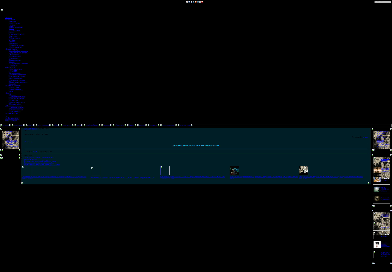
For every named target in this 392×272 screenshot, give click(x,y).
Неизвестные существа (17, 76)
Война (11, 29)
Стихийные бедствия (16, 34)
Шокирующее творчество (18, 82)
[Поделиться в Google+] (202, 2)
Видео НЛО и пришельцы (18, 51)
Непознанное (14, 58)
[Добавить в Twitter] (193, 2)
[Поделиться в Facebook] (191, 2)
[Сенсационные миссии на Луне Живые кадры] (165, 175)
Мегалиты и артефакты (17, 75)
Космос (11, 32)
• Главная (8, 18)
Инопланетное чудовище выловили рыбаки (39, 163)
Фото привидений (15, 78)
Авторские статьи (15, 47)
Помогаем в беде (15, 104)
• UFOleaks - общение (12, 86)
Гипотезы (12, 42)
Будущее (12, 40)
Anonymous (13, 65)
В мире (11, 62)
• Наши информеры (12, 119)
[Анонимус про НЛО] (95, 175)
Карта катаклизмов (16, 109)
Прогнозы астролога (16, 98)
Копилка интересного (17, 102)
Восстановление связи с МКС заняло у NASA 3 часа (42, 165)
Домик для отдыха (15, 89)
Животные (13, 36)
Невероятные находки (17, 80)
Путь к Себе (13, 100)
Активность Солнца (16, 108)
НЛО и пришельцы (16, 27)
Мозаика (12, 95)
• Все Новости (10, 19)
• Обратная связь (11, 120)
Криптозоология (15, 60)
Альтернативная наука (17, 97)
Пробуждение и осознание (18, 64)
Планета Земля (14, 31)
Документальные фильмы (18, 53)
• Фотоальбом (10, 67)
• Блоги (8, 93)
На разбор (12, 84)
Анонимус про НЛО (31, 159)
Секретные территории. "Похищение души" (39, 157)
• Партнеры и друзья (12, 117)
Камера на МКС (15, 111)
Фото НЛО (13, 71)
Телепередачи (14, 54)
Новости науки (14, 23)
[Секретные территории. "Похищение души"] (26, 175)
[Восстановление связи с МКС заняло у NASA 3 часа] (303, 175)
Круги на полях (14, 73)
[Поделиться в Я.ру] (187, 2)
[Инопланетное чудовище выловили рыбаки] (234, 175)
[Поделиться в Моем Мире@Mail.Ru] (198, 2)
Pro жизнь (12, 21)
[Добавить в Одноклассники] (196, 2)
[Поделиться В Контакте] (189, 2)
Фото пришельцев (15, 69)
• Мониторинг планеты (13, 106)
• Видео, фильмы (11, 49)
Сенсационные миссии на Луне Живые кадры (40, 161)
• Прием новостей (11, 113)
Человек (12, 25)
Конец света (13, 43)
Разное (35, 151)
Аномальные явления (16, 45)
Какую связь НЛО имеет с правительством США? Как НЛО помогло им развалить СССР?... (123, 178)
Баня (11, 91)
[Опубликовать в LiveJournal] (200, 2)
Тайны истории (14, 38)
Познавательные (15, 56)
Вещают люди (14, 87)
